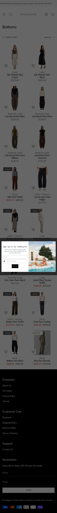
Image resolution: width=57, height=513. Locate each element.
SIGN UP (14, 266)
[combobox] (5, 261)
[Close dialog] (54, 243)
